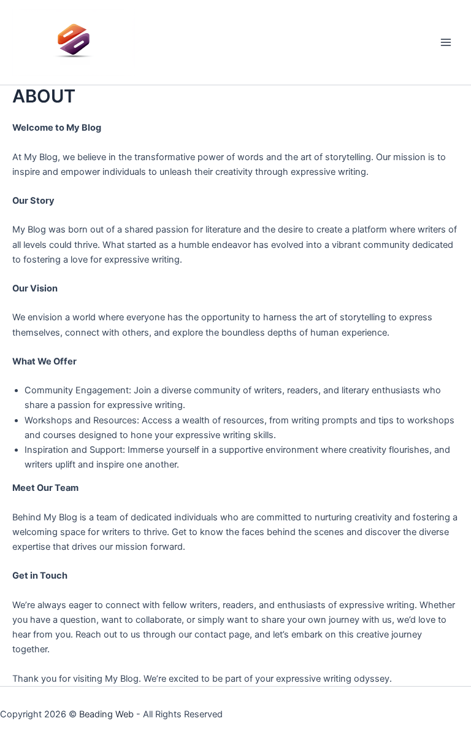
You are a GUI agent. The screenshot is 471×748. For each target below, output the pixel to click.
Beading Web (106, 714)
